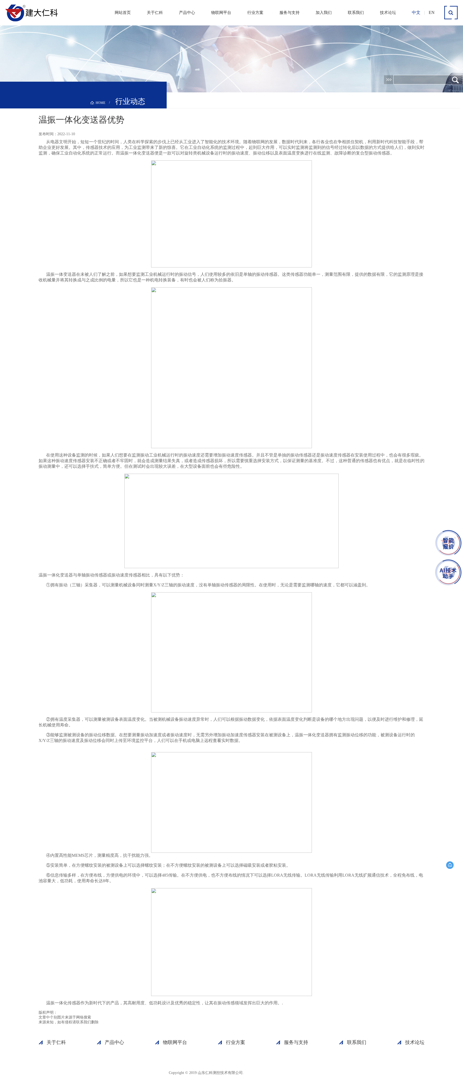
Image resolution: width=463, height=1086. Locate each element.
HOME (100, 103)
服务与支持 (289, 12)
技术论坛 (388, 12)
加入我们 (324, 12)
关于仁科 (155, 12)
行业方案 (255, 12)
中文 (416, 12)
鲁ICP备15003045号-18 (270, 1072)
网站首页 (123, 12)
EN (432, 12)
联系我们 (356, 12)
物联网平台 (221, 12)
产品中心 (187, 12)
